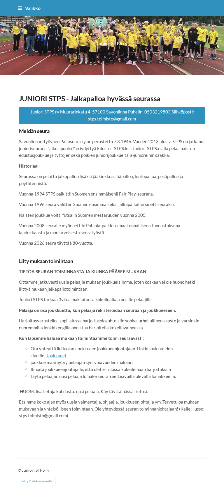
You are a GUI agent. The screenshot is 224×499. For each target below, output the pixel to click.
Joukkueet (56, 355)
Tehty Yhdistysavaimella (36, 481)
